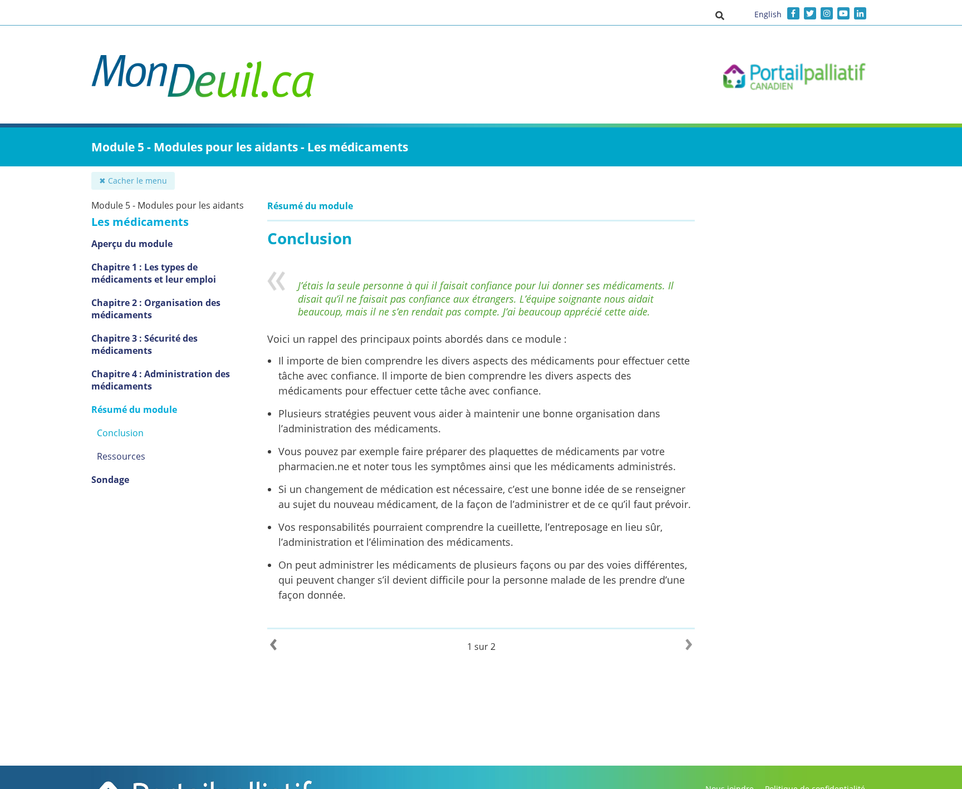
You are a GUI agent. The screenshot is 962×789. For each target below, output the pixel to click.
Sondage (110, 480)
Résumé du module (134, 409)
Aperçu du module (132, 244)
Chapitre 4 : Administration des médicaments (160, 380)
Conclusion (120, 433)
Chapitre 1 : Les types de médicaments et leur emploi (153, 273)
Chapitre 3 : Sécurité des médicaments (144, 344)
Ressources (121, 456)
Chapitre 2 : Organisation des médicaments (155, 309)
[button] (720, 15)
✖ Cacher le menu (133, 180)
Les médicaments (140, 221)
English (768, 14)
